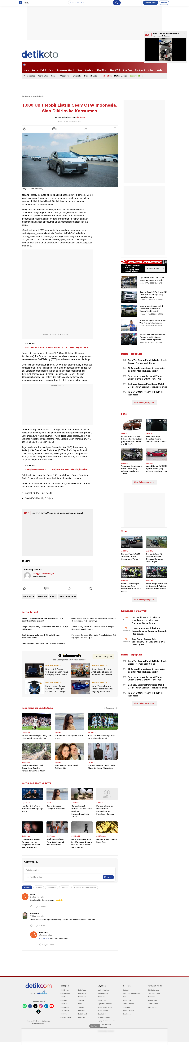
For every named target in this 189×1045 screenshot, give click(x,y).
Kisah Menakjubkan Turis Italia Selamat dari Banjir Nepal (55, 842)
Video (150, 70)
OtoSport (89, 70)
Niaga (79, 70)
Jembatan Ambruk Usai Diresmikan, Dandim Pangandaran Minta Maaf (33, 768)
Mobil (43, 70)
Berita (35, 70)
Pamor (54, 76)
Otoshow (64, 76)
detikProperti (65, 1017)
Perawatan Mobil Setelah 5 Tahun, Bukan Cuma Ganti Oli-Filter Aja (145, 377)
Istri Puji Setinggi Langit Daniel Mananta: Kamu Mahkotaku (101, 766)
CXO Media (152, 1007)
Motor (51, 70)
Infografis (76, 76)
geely (52, 596)
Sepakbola (64, 1010)
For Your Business (105, 1024)
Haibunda (151, 997)
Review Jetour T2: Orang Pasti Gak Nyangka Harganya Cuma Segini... (154, 558)
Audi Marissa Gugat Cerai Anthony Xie (66, 766)
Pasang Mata (103, 993)
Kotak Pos (127, 1000)
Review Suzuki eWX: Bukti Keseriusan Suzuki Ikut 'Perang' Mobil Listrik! (151, 308)
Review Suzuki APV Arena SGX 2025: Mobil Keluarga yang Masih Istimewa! (153, 294)
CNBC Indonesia (154, 993)
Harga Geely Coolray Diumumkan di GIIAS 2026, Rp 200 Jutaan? (45, 628)
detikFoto (81, 1010)
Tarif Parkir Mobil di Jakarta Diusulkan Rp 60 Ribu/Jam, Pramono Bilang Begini (145, 620)
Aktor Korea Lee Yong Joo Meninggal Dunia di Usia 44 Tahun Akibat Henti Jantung (81, 843)
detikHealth (82, 997)
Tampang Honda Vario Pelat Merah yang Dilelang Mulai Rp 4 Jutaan (131, 470)
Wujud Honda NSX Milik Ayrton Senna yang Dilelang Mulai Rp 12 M (156, 468)
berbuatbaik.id (103, 990)
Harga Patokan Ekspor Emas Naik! (106, 840)
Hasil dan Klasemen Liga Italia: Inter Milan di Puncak (101, 736)
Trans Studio (103, 1010)
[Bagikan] (85, 129)
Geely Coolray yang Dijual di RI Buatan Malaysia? (44, 643)
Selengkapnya (110, 708)
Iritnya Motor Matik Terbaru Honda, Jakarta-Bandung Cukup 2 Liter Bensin (148, 631)
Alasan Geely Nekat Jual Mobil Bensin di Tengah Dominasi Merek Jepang (93, 628)
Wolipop (81, 1000)
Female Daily (153, 1004)
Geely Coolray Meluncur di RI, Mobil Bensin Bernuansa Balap (41, 636)
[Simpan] (115, 129)
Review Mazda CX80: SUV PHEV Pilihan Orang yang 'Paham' (130, 556)
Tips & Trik (115, 70)
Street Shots (90, 76)
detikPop (81, 1017)
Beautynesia (152, 1000)
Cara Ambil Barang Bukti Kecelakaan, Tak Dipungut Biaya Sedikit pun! (148, 642)
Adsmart (101, 997)
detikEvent (102, 1000)
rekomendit (102, 1028)
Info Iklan (126, 1007)
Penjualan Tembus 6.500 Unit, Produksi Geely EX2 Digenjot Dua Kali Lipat (93, 636)
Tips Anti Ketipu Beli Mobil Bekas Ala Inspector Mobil (151, 279)
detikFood (82, 993)
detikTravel (82, 990)
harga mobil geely (67, 596)
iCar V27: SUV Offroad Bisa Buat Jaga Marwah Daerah (58, 513)
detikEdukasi (65, 993)
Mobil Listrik (106, 76)
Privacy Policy (128, 1010)
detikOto (26, 96)
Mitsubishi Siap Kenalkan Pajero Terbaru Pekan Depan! (156, 438)
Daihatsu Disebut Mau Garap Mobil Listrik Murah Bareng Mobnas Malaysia (147, 385)
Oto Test (127, 70)
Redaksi (126, 990)
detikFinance (65, 997)
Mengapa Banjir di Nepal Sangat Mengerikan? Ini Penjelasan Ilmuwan (105, 810)
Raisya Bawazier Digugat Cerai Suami (69, 736)
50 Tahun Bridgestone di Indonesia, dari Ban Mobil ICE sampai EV (146, 369)
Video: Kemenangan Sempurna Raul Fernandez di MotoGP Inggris (131, 587)
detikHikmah (82, 1014)
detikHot (63, 1004)
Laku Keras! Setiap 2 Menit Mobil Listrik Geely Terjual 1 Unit (57, 347)
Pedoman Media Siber (131, 993)
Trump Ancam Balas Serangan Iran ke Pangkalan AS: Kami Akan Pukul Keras (31, 843)
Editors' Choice (137, 76)
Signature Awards (105, 1004)
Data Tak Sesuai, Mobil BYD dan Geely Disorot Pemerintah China (147, 361)
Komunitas (43, 76)
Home (26, 70)
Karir (124, 997)
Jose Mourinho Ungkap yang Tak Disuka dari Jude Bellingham (36, 736)
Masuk (164, 3)
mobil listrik (28, 596)
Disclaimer (127, 1014)
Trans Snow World (105, 1007)
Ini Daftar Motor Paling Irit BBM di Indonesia (145, 393)
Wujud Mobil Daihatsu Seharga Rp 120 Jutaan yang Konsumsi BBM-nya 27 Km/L (131, 440)
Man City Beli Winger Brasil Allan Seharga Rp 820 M (32, 808)
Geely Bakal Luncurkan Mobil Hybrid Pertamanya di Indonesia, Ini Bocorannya (93, 619)
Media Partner (128, 1004)
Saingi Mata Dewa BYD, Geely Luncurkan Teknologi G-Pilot (56, 469)
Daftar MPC (150, 3)
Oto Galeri (140, 70)
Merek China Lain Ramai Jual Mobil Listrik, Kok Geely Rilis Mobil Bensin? (42, 619)
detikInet (63, 1000)
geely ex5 (42, 596)
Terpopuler (29, 76)
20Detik (81, 1007)
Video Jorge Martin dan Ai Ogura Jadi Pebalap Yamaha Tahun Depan (156, 586)
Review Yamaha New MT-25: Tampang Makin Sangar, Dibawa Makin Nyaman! (152, 337)
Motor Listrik (120, 76)
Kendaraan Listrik (65, 70)
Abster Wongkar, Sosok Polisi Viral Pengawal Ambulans (152, 321)
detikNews (64, 990)
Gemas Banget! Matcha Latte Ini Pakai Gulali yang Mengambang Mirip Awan (81, 811)
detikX (80, 1004)
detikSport (64, 1007)
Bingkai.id (102, 1014)
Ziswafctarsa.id (104, 1017)
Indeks (159, 70)
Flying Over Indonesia (106, 1021)
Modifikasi (102, 70)
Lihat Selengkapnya (143, 402)
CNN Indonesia (153, 990)
